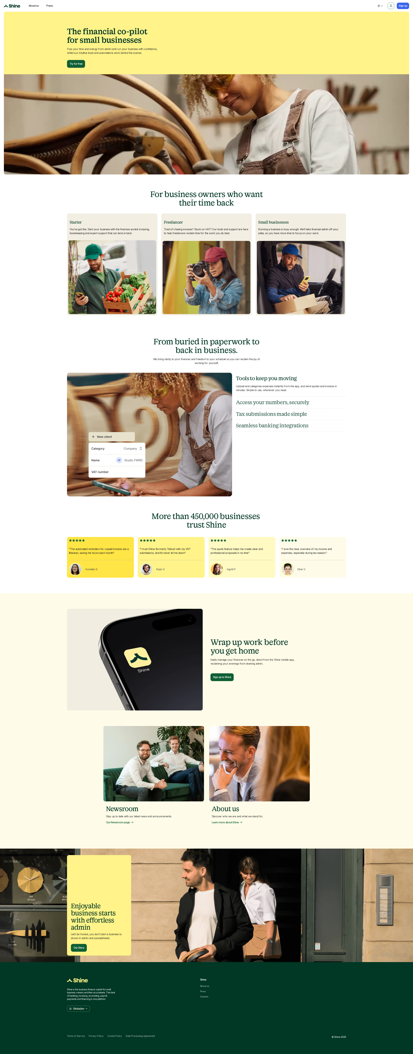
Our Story (79, 947)
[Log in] (391, 6)
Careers (204, 996)
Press (203, 991)
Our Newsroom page (118, 822)
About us (204, 986)
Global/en (78, 1008)
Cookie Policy (114, 1036)
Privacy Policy (96, 1036)
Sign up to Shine (222, 677)
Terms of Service (76, 1036)
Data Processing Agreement (140, 1036)
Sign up (403, 5)
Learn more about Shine (225, 822)
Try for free (76, 63)
